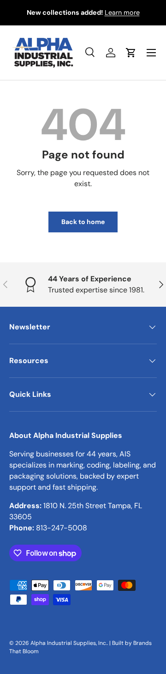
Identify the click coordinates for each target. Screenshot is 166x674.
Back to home (83, 222)
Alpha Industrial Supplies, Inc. (68, 643)
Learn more (122, 12)
